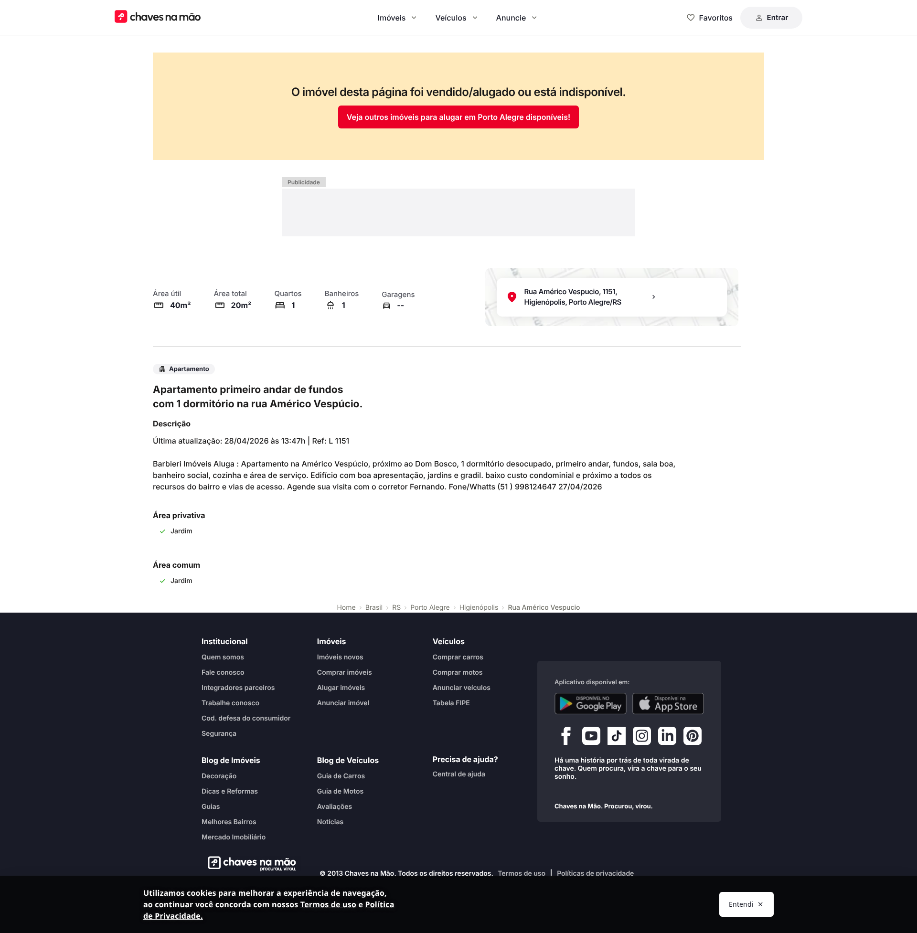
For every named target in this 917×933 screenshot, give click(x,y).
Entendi (741, 904)
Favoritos (716, 17)
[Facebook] (565, 737)
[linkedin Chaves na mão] (667, 737)
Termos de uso (521, 873)
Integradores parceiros (238, 687)
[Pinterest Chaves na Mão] (692, 737)
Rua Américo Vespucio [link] (544, 608)
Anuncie (511, 17)
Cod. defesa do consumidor (246, 718)
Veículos (450, 17)
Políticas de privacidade (595, 873)
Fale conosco (223, 672)
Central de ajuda (459, 774)
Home (346, 608)
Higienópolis (479, 608)
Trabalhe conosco (230, 703)
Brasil (374, 608)
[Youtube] (591, 737)
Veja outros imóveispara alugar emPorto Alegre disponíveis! (458, 117)
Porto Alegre (430, 608)
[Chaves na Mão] (158, 17)
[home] (249, 863)
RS (396, 608)
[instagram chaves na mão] (641, 737)
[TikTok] (616, 737)
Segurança (219, 733)
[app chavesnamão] (590, 703)
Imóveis (392, 17)
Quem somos (223, 657)
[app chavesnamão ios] (668, 703)
